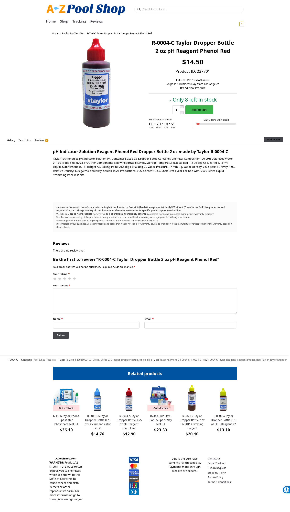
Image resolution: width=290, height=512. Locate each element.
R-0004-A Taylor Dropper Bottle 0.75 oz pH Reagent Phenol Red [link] (129, 422)
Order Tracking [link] (216, 463)
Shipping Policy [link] (217, 472)
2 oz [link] (71, 359)
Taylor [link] (265, 359)
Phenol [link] (174, 359)
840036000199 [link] (83, 359)
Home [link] (55, 33)
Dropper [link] (115, 359)
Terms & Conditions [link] (219, 482)
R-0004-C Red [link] (198, 359)
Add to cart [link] (97, 442)
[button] (237, 24)
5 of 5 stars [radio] (75, 279)
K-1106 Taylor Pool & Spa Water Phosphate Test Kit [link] (66, 420)
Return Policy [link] (215, 477)
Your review (61, 285)
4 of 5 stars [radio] (70, 279)
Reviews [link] (41, 140)
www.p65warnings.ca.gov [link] (65, 499)
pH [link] (152, 359)
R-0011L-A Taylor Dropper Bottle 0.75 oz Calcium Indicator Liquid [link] (98, 422)
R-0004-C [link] (184, 359)
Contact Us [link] (214, 458)
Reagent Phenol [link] (246, 359)
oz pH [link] (146, 359)
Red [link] (258, 359)
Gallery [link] (11, 140)
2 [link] (67, 359)
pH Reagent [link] (162, 359)
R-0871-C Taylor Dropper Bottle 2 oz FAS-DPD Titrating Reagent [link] (192, 422)
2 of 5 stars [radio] (60, 279)
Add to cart (199, 110)
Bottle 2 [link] (105, 359)
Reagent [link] (231, 359)
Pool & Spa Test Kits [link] (72, 33)
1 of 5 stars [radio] (55, 279)
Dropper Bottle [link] (129, 359)
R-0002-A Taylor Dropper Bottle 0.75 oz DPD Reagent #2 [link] (223, 420)
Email (149, 318)
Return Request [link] (217, 467)
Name (58, 318)
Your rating (61, 274)
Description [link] (24, 140)
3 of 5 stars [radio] (65, 279)
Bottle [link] (96, 359)
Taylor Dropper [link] (278, 359)
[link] (286, 489)
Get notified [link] (66, 438)
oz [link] (140, 359)
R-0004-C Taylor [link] (216, 359)
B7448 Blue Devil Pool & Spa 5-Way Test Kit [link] (160, 420)
